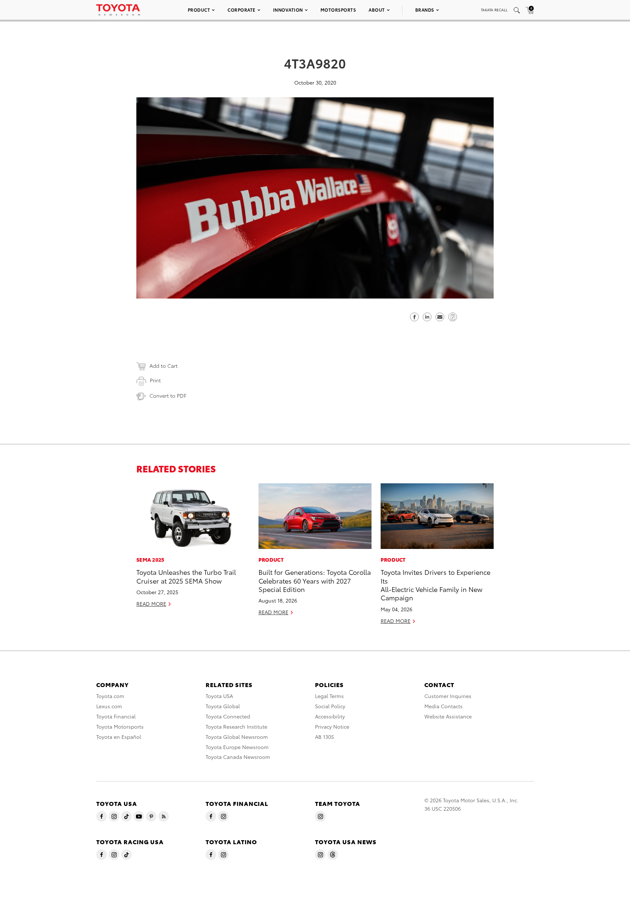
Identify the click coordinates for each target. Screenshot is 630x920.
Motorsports (338, 10)
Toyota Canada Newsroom (238, 756)
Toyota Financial (116, 716)
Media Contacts (443, 706)
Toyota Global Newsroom (237, 736)
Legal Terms (329, 695)
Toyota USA (219, 695)
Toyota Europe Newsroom (237, 747)
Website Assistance (448, 716)
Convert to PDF (167, 395)
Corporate (242, 10)
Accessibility (330, 716)
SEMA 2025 (150, 559)
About (377, 10)
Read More (151, 603)
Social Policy (330, 706)
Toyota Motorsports (120, 726)
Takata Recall (494, 9)
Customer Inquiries (447, 695)
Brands (424, 10)
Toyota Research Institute (236, 726)
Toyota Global (223, 706)
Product (199, 10)
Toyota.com (110, 695)
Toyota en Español (118, 736)
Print (155, 380)
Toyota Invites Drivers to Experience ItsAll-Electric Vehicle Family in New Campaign (435, 584)
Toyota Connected (228, 716)
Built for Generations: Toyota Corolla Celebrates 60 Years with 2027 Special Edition (314, 580)
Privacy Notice (332, 726)
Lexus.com (109, 706)
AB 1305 (324, 736)
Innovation (288, 10)
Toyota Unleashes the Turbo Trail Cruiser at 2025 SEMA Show (186, 576)
